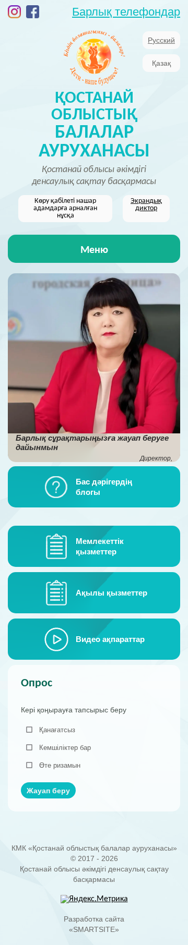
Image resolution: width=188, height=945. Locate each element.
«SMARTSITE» (94, 929)
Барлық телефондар (126, 11)
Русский (161, 40)
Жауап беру (48, 790)
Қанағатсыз (57, 730)
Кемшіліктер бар (65, 748)
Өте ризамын (59, 765)
